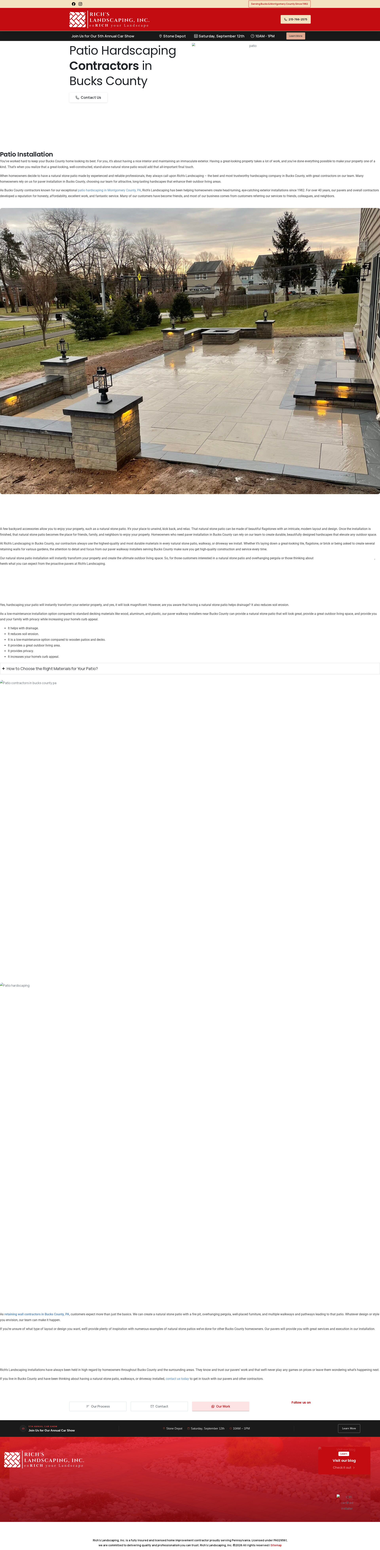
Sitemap (276, 1545)
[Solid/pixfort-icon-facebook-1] (297, 1413)
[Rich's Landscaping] (44, 1459)
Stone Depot (174, 1428)
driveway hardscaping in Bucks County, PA (344, 558)
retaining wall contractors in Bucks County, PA (36, 1314)
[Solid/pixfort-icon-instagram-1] (306, 1413)
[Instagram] (80, 4)
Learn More (349, 1428)
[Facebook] (73, 4)
